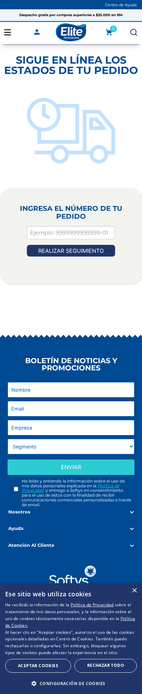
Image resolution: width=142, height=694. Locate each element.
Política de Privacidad (92, 605)
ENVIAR (71, 467)
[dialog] (71, 638)
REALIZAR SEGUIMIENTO (71, 250)
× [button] (134, 590)
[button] (71, 683)
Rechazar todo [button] (105, 665)
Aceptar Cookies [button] (38, 666)
